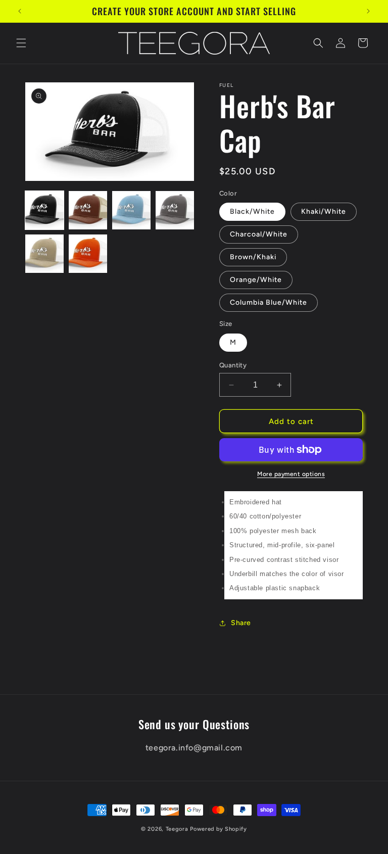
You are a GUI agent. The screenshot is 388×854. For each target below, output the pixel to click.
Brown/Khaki (253, 257)
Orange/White (256, 279)
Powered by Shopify (218, 829)
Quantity (233, 365)
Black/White (252, 211)
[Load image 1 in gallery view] (44, 210)
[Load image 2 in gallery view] (88, 210)
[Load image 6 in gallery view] (88, 253)
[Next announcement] (368, 11)
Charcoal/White (258, 234)
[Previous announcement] (20, 11)
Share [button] (241, 623)
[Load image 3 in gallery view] (131, 210)
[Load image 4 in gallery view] (175, 210)
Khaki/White (323, 211)
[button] (21, 43)
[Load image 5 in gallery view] (44, 253)
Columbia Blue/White (268, 302)
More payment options (291, 474)
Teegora (177, 829)
